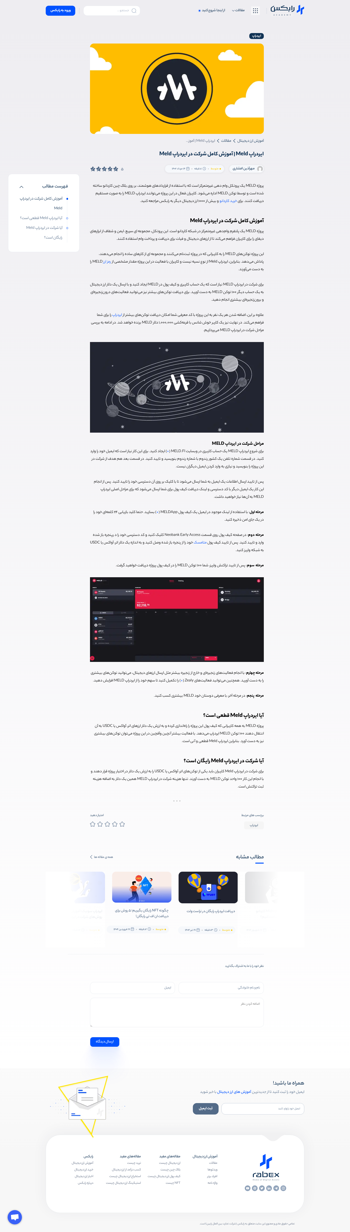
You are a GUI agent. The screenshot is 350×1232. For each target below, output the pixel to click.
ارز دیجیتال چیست (169, 1163)
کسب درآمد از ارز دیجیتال (126, 1169)
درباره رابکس (85, 1183)
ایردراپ (256, 36)
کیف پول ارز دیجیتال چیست (164, 1176)
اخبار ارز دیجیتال (84, 1176)
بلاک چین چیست (170, 1169)
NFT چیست (173, 1183)
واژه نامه (212, 1183)
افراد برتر (212, 1176)
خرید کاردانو (228, 201)
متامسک (200, 543)
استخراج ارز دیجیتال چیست (125, 1176)
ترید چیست (134, 1163)
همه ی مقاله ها (103, 857)
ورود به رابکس (60, 11)
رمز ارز (107, 262)
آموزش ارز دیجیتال (82, 1163)
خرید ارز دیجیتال (83, 1169)
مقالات (213, 1163)
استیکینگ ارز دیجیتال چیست (123, 1183)
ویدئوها (212, 1169)
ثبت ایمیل (206, 1109)
